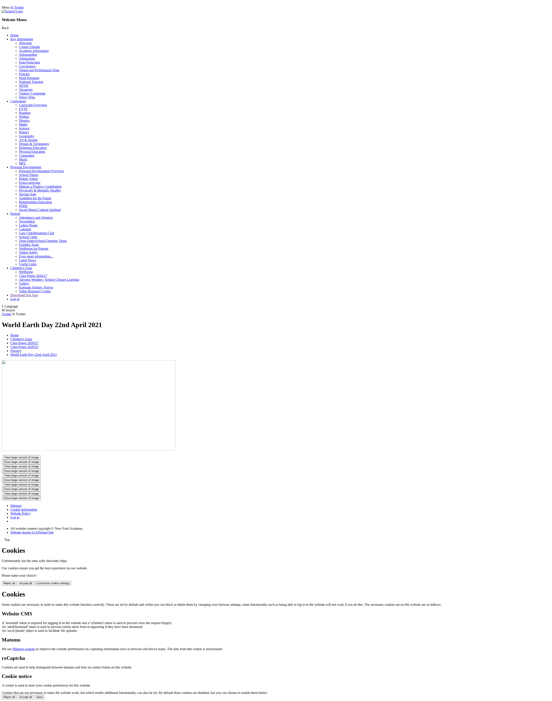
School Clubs (28, 237)
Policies (24, 74)
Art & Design (28, 140)
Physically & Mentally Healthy (40, 190)
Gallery (24, 283)
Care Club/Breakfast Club (36, 233)
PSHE (23, 206)
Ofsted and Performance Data (39, 70)
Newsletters (27, 221)
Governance (27, 66)
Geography (26, 136)
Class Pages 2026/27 (33, 276)
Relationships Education (35, 202)
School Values (28, 175)
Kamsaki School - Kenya (36, 287)
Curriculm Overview (33, 105)
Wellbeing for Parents (33, 248)
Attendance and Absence (36, 217)
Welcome (25, 43)
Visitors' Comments (32, 93)
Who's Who (27, 97)
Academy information (34, 51)
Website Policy (20, 513)
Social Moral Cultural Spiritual (40, 210)
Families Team (29, 245)
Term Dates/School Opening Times (43, 241)
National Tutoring (31, 82)
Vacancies (26, 89)
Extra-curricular (29, 182)
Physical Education (32, 151)
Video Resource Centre (35, 291)
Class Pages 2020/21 (24, 347)
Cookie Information (23, 509)
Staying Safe (27, 194)
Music (23, 159)
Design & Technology (34, 144)
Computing (26, 155)
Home (14, 35)
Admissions (27, 58)
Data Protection (29, 62)
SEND (23, 85)
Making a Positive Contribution (40, 186)
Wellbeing (26, 272)
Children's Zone (21, 268)
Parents (15, 213)
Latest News (27, 260)
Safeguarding (28, 54)
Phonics (24, 120)
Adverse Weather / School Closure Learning (49, 279)
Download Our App (24, 295)
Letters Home (28, 225)
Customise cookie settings (52, 583)
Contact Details (29, 47)
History (24, 132)
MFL (22, 163)
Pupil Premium (29, 78)
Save (39, 697)
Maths (23, 124)
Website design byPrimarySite (32, 532)
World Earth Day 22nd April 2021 (33, 354)
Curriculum (18, 101)
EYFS (23, 109)
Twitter (6, 314)
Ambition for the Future (35, 198)
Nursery (15, 351)
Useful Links (28, 264)
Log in (14, 299)
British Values (28, 179)
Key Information (21, 39)
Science (24, 128)
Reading (24, 113)
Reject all (9, 583)
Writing (24, 117)
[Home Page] (12, 11)
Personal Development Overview (41, 171)
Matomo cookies (24, 649)
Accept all (25, 583)
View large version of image (21, 457)
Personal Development (25, 167)
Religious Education (33, 148)
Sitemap (15, 505)
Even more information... (36, 256)
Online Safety (28, 252)
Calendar (25, 229)
